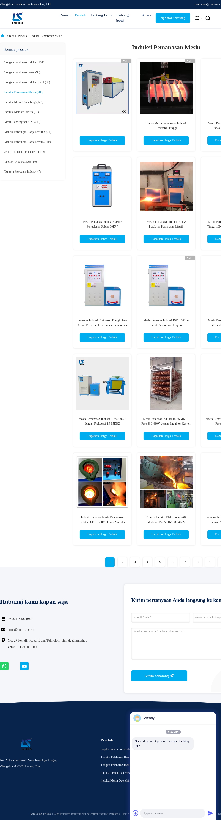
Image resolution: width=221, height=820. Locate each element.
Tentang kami (101, 15)
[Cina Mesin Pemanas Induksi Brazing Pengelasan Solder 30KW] (102, 186)
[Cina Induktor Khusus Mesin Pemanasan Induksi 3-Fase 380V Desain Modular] (102, 481)
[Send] (210, 813)
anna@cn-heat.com (21, 629)
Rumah (65, 15)
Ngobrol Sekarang (172, 18)
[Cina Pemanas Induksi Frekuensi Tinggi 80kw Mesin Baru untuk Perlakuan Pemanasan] (102, 284)
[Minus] (210, 718)
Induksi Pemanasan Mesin (46, 36)
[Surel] (29, 669)
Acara (146, 15)
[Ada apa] (10, 669)
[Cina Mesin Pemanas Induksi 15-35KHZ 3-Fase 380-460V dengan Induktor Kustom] (166, 383)
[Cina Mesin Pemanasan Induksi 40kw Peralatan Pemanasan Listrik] (166, 186)
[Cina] (102, 87)
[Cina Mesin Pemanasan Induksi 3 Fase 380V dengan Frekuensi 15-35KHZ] (102, 383)
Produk (80, 15)
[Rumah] (17, 18)
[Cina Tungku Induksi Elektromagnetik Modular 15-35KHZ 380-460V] (166, 481)
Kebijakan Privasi (40, 813)
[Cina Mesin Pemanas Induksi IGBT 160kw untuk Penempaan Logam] (166, 284)
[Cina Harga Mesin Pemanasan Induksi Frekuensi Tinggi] (166, 87)
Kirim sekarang (157, 676)
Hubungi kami (123, 18)
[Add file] (136, 813)
